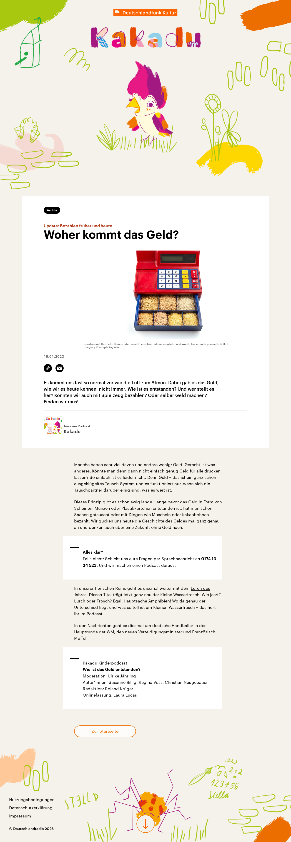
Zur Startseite (105, 731)
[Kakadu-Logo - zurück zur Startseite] (145, 38)
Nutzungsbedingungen (32, 799)
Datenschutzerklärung (31, 807)
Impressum (20, 815)
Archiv (52, 210)
